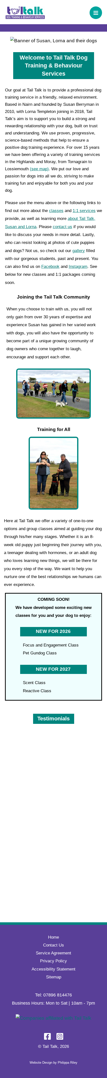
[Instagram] (60, 1036)
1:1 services (84, 210)
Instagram (78, 266)
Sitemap (53, 977)
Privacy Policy (53, 961)
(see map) (39, 169)
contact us (62, 226)
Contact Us (53, 945)
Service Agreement (53, 953)
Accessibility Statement (53, 969)
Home (53, 937)
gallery (78, 250)
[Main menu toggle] (96, 12)
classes (56, 210)
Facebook (50, 266)
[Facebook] (47, 1036)
